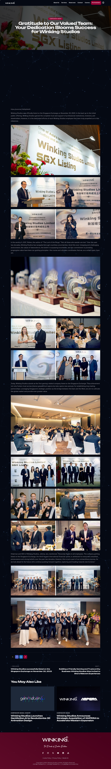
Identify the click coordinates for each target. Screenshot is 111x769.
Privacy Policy (56, 758)
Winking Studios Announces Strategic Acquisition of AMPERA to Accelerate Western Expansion (78, 718)
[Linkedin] (63, 753)
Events (27, 713)
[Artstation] (68, 753)
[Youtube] (58, 753)
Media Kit (65, 758)
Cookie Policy (47, 758)
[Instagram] (47, 753)
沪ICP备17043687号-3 (53, 764)
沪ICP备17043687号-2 (39, 764)
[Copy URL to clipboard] (25, 657)
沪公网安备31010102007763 (69, 764)
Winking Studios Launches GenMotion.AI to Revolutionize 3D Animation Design (30, 718)
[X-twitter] (53, 753)
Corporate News (55, 18)
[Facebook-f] (42, 753)
